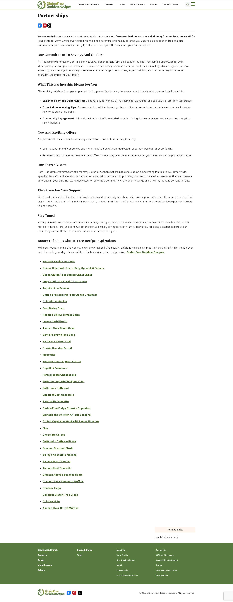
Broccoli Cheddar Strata (58, 448)
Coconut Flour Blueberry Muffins (63, 481)
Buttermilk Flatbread (56, 388)
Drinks (122, 4)
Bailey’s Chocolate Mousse (59, 454)
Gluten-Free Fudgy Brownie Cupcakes (66, 408)
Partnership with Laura (166, 570)
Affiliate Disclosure (165, 555)
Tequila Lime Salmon (56, 288)
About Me (120, 550)
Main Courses (137, 4)
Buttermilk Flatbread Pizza (59, 441)
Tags (79, 555)
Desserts (108, 4)
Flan (45, 428)
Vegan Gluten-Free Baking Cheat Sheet (67, 274)
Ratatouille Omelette (56, 401)
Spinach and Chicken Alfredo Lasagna (67, 414)
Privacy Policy (122, 570)
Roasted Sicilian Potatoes (59, 261)
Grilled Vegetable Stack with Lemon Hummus (71, 421)
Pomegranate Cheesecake (59, 374)
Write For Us (122, 555)
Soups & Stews (170, 4)
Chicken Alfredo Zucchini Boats (62, 474)
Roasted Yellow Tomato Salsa (61, 314)
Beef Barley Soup (53, 308)
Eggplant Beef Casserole (58, 394)
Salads (153, 4)
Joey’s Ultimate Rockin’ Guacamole (65, 281)
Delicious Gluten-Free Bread (60, 494)
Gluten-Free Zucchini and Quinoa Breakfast (70, 294)
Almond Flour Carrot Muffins (60, 508)
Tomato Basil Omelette (57, 468)
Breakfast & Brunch (88, 4)
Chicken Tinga (52, 488)
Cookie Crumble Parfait (57, 348)
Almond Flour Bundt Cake (59, 328)
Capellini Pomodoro (55, 368)
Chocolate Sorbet (54, 434)
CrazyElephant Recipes (127, 575)
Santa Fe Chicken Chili (57, 341)
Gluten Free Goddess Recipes (145, 252)
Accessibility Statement (167, 560)
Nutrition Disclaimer (125, 560)
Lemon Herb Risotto (55, 321)
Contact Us (161, 550)
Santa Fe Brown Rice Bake (59, 334)
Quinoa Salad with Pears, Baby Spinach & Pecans (73, 268)
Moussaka (49, 354)
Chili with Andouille (55, 301)
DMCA (119, 565)
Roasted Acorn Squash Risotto (62, 361)
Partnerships (162, 575)
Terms (159, 565)
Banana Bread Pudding (57, 461)
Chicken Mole (51, 501)
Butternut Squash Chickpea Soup (63, 381)
